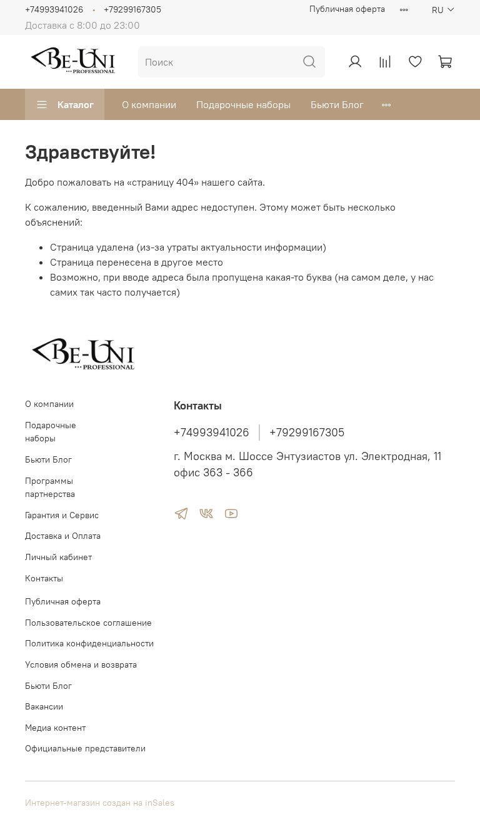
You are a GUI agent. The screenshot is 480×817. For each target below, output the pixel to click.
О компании (149, 104)
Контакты (44, 578)
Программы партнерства (50, 487)
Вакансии (44, 706)
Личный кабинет (58, 557)
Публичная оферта (347, 8)
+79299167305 (132, 9)
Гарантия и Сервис (62, 515)
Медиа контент (55, 727)
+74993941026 (54, 9)
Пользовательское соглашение (88, 622)
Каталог (76, 104)
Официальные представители (85, 748)
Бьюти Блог (337, 104)
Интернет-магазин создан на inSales (99, 802)
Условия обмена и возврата (81, 664)
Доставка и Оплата (63, 535)
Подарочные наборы (243, 104)
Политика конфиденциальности (89, 643)
